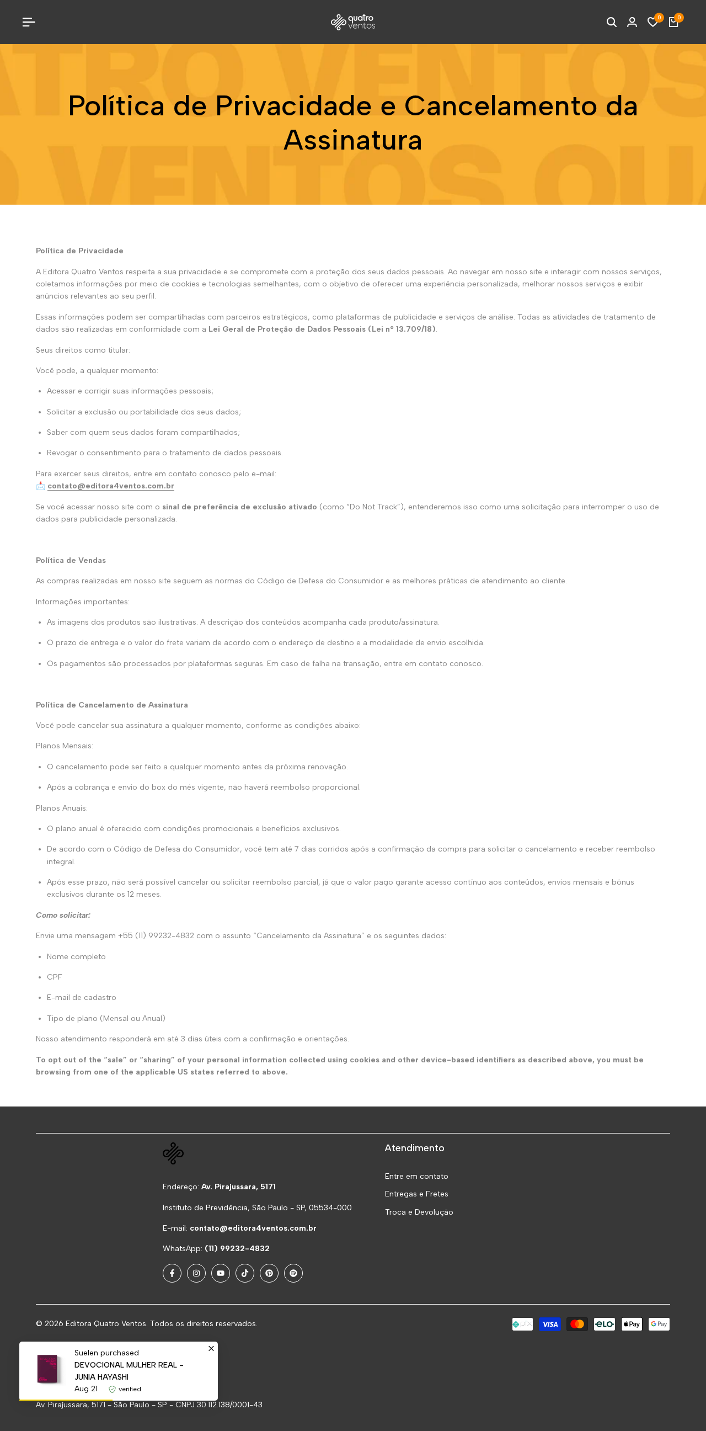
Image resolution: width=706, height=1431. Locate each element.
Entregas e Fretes (416, 1194)
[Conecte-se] (632, 22)
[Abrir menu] (33, 22)
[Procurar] (612, 22)
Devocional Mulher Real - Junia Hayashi (129, 1371)
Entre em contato (416, 1176)
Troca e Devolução (419, 1212)
